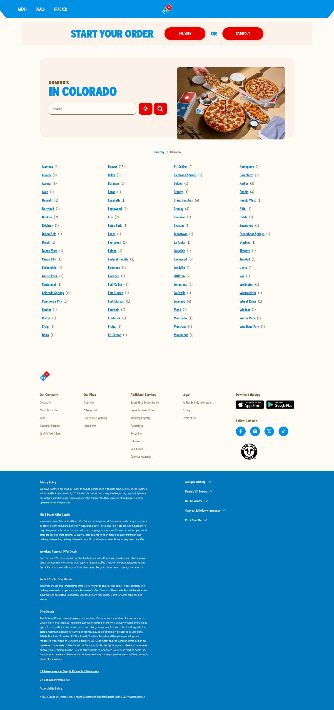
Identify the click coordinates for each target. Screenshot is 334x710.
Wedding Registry (140, 418)
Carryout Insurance (141, 457)
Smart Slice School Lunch (145, 402)
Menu (22, 9)
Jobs (42, 418)
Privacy (186, 410)
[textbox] (94, 697)
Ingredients (90, 426)
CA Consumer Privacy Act (55, 680)
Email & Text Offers (50, 433)
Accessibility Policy (51, 688)
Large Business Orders (143, 410)
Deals (40, 9)
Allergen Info (91, 410)
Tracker (60, 9)
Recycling (136, 433)
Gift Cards (136, 441)
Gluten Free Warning (95, 418)
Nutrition (89, 402)
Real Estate (137, 449)
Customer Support (50, 426)
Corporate (45, 402)
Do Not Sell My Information (197, 402)
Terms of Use (189, 418)
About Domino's (48, 410)
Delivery (185, 33)
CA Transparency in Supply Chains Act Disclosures (69, 671)
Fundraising (137, 426)
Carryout (243, 33)
